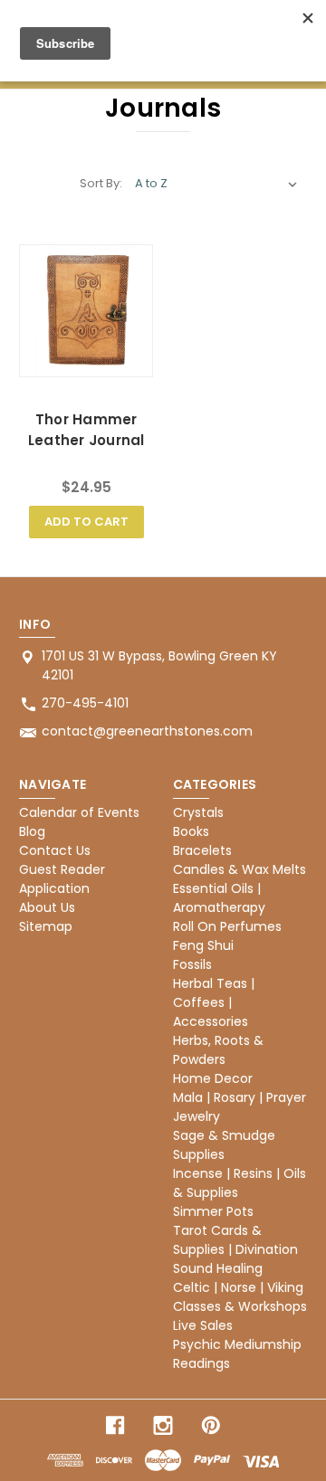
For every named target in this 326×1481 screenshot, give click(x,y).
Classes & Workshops (240, 1306)
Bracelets (202, 850)
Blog (32, 831)
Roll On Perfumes (227, 926)
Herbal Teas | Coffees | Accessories (213, 1002)
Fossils (192, 964)
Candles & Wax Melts (239, 869)
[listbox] (216, 183)
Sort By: (101, 183)
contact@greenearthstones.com (147, 731)
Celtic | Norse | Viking (238, 1287)
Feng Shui (203, 945)
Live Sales (203, 1325)
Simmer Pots (213, 1211)
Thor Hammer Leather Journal (86, 430)
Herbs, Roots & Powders (218, 1049)
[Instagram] (163, 1425)
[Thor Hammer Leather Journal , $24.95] (86, 311)
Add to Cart (86, 521)
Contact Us (55, 850)
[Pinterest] (211, 1425)
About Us (47, 907)
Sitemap (45, 926)
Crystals (198, 812)
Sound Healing (218, 1268)
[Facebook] (115, 1425)
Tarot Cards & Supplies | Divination (235, 1239)
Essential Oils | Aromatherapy (219, 897)
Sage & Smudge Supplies (224, 1144)
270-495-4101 (85, 703)
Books (191, 831)
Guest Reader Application (62, 878)
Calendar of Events (79, 812)
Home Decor (213, 1078)
